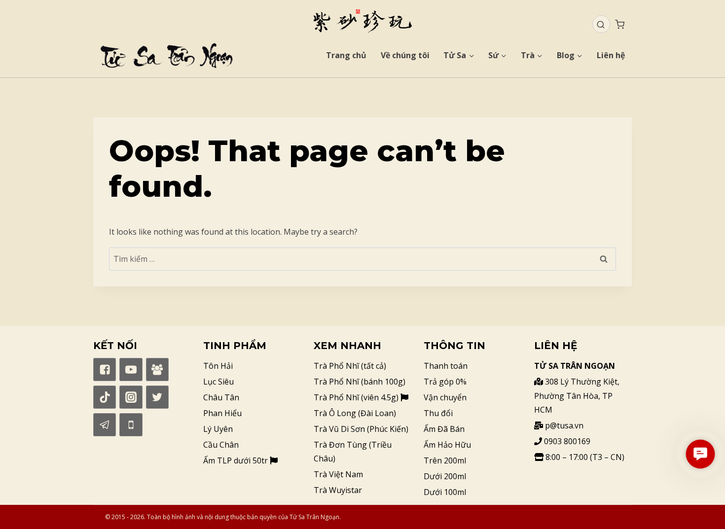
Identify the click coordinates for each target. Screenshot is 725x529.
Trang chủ (346, 55)
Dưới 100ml (445, 492)
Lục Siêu (218, 381)
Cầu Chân (221, 444)
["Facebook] (157, 369)
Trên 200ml (445, 460)
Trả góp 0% (445, 381)
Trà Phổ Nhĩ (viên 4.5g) (357, 397)
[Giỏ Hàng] (619, 24)
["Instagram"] (130, 397)
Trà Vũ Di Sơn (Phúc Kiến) (361, 428)
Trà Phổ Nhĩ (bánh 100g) (359, 381)
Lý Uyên (218, 428)
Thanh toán (446, 365)
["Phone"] (130, 424)
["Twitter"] (157, 397)
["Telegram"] (104, 424)
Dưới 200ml (445, 476)
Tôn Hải (218, 365)
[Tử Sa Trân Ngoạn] (362, 21)
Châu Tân (221, 397)
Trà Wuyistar (338, 490)
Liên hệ (611, 55)
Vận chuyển (445, 397)
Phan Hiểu (222, 413)
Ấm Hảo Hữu (447, 444)
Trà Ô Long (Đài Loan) (355, 413)
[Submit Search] (601, 25)
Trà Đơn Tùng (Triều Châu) (353, 451)
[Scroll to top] (700, 504)
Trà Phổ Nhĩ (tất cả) (350, 365)
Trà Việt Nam (338, 474)
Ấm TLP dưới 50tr (236, 460)
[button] (700, 454)
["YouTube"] (130, 369)
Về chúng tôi (405, 55)
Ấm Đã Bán (444, 428)
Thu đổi (438, 413)
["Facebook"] (104, 369)
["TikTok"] (104, 397)
